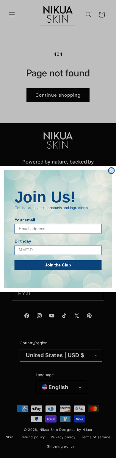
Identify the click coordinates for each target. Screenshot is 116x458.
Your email (25, 220)
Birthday (23, 241)
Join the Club (58, 265)
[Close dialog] (111, 170)
